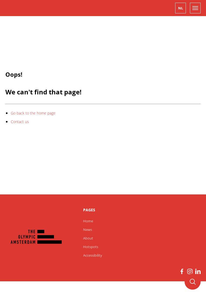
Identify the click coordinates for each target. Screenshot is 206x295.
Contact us (20, 121)
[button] (180, 8)
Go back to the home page (33, 113)
